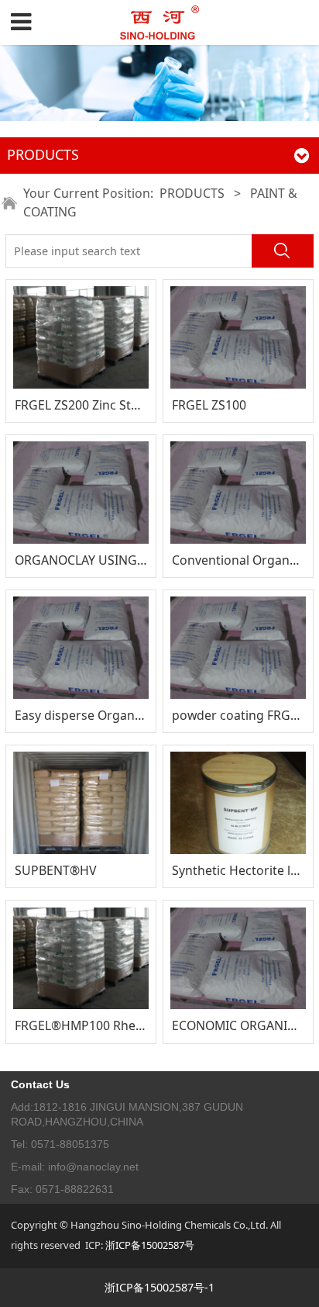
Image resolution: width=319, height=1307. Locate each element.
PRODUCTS (192, 193)
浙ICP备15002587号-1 (159, 1287)
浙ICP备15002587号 (149, 1245)
